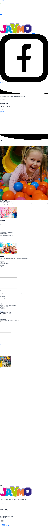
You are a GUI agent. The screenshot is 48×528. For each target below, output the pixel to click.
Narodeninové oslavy (4, 16)
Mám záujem (1, 242)
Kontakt (2, 21)
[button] (24, 501)
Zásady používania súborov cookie (5, 525)
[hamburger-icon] (1, 14)
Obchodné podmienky (4, 524)
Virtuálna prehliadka (4, 17)
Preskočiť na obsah (2, 0)
